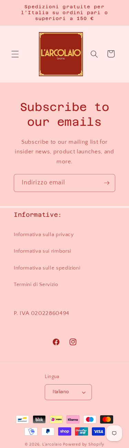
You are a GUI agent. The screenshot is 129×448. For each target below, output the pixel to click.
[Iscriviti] (106, 183)
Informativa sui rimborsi (42, 251)
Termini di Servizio (36, 284)
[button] (15, 53)
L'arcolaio (52, 444)
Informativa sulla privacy (44, 234)
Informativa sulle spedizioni (47, 268)
